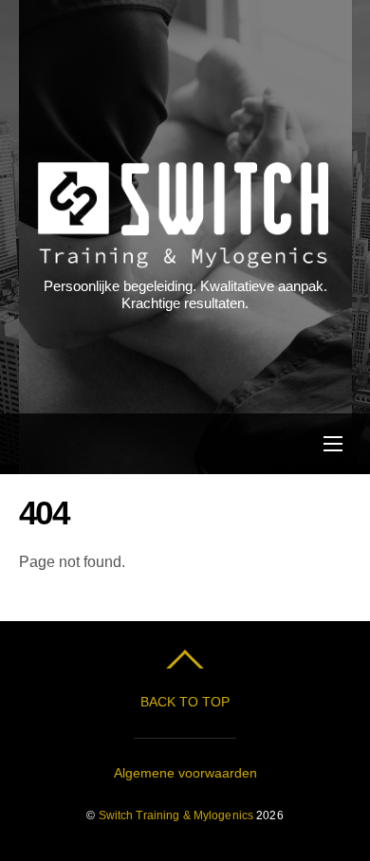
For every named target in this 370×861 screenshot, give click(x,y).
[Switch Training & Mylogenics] (183, 258)
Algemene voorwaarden (185, 772)
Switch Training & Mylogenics (176, 815)
